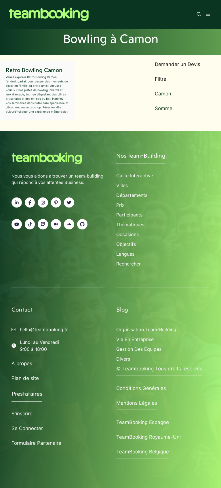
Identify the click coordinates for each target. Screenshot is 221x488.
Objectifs (126, 244)
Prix (120, 205)
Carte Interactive (134, 175)
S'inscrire (22, 414)
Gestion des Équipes (138, 349)
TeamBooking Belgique (142, 452)
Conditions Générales (141, 388)
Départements (131, 195)
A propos (22, 363)
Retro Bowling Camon (34, 70)
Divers (123, 359)
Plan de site (25, 378)
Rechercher (128, 264)
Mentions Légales (136, 403)
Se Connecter (27, 428)
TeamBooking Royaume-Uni (148, 437)
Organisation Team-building (146, 329)
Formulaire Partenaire (36, 443)
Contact (22, 310)
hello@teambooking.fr (44, 329)
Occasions (127, 234)
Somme (163, 108)
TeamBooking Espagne (142, 422)
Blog (122, 310)
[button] (199, 14)
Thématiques (130, 224)
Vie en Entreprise (135, 339)
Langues (125, 254)
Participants (129, 215)
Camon (163, 94)
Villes (122, 185)
